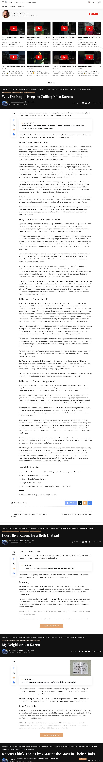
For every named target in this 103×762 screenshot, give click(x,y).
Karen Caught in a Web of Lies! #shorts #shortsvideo (89, 37)
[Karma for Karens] (6, 14)
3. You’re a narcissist (56, 682)
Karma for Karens (20, 13)
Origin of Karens (17, 92)
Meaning (51, 568)
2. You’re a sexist (41, 682)
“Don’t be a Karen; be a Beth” (38, 568)
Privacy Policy (41, 758)
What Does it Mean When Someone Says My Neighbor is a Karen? (46, 486)
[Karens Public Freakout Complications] (20, 2)
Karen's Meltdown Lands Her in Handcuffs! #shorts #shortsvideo (64, 66)
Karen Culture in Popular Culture (34, 479)
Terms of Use (53, 758)
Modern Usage (6, 92)
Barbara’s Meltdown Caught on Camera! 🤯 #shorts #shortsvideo (89, 66)
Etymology (19, 749)
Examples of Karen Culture (10, 531)
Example (71, 568)
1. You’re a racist (28, 682)
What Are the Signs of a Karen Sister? (35, 475)
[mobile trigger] (3, 2)
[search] (89, 2)
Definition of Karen (8, 749)
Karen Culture (24, 531)
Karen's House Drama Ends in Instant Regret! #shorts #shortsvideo (13, 37)
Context (64, 568)
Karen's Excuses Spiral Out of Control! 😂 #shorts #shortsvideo (38, 66)
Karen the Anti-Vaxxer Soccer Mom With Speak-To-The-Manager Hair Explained (51, 472)
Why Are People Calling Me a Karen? (57, 126)
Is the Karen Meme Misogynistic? (40, 128)
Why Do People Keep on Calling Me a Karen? (42, 495)
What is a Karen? (29, 92)
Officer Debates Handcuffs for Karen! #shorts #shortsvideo (64, 37)
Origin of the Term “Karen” (31, 483)
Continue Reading (51, 626)
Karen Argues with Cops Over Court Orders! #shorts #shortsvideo (38, 37)
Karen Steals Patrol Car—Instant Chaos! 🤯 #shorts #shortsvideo (13, 66)
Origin (58, 568)
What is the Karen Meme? (32, 126)
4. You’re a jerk (70, 682)
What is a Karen (35, 640)
